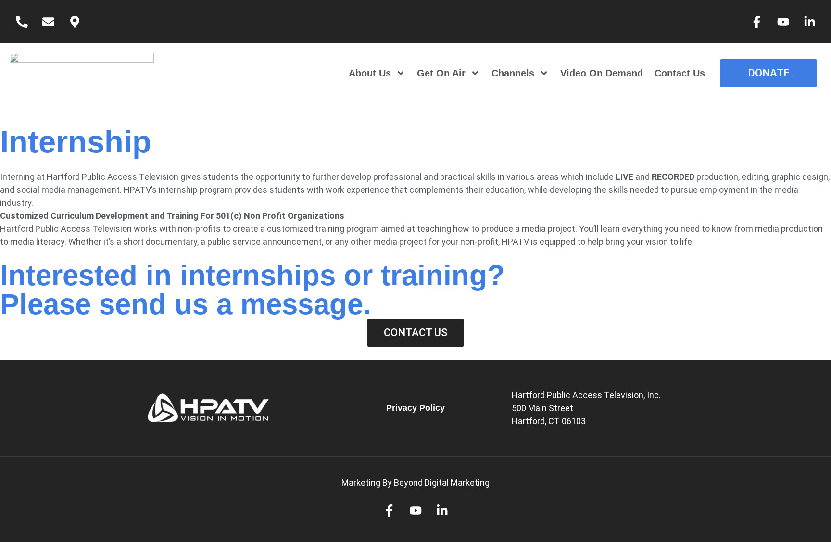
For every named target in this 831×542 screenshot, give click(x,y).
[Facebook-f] (756, 22)
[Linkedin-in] (809, 22)
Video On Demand (601, 73)
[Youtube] (783, 22)
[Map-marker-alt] (75, 22)
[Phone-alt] (22, 22)
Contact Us (680, 73)
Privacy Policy (415, 408)
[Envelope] (48, 22)
